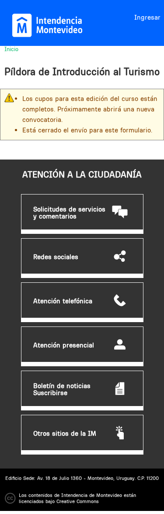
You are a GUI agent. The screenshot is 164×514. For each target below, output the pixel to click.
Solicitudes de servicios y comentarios (69, 213)
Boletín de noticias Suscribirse (62, 389)
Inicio (11, 48)
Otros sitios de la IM (64, 433)
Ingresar (147, 17)
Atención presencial (63, 345)
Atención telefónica (62, 301)
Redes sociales (55, 257)
